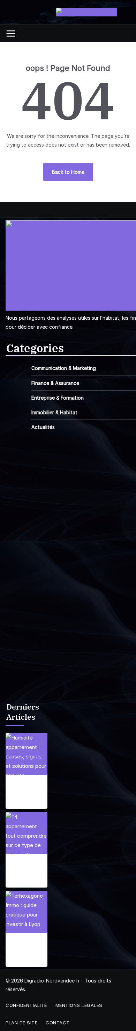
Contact (58, 1022)
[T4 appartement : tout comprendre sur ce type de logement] (26, 833)
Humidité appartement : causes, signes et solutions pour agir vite (25, 790)
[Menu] (11, 33)
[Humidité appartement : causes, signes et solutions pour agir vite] (26, 754)
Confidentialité (26, 1005)
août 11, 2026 (21, 962)
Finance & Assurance (55, 383)
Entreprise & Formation (57, 398)
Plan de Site (21, 1022)
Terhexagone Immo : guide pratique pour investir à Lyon (25, 948)
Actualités (43, 427)
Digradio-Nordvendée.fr (52, 981)
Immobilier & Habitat (54, 412)
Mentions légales (79, 1005)
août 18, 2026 (21, 883)
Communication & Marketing (63, 368)
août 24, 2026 (22, 804)
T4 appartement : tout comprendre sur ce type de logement (25, 869)
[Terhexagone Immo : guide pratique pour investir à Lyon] (26, 912)
